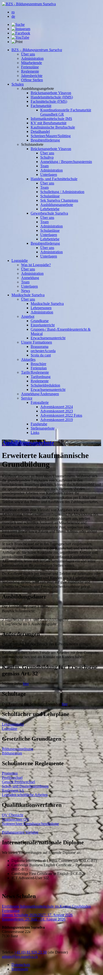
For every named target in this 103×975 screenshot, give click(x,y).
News (25, 291)
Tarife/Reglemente (35, 372)
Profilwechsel (12, 778)
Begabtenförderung (45, 140)
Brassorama (39, 347)
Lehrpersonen (41, 308)
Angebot (27, 316)
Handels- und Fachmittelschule (54, 179)
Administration (32, 58)
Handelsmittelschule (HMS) (52, 97)
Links (35, 433)
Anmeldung (30, 278)
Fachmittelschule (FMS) (49, 101)
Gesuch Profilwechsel (18, 782)
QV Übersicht (12, 815)
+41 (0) (20, 952)
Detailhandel (40, 131)
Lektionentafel (13, 724)
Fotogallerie (40, 402)
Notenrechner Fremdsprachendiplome (30, 824)
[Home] (29, 4)
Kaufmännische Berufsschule (53, 127)
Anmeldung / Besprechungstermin (66, 162)
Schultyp (47, 157)
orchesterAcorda (43, 351)
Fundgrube (39, 424)
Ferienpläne (30, 67)
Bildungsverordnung (17, 749)
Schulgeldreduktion (45, 385)
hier (26, 684)
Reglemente (30, 71)
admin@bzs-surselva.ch (20, 956)
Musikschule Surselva (28, 295)
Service (26, 398)
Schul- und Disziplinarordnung (25, 786)
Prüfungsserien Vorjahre (20, 832)
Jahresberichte (31, 76)
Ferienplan (39, 368)
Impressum (19, 969)
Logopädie (19, 261)
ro (13, 12)
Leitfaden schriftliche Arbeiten (25, 795)
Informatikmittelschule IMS (51, 119)
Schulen (17, 84)
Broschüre (38, 364)
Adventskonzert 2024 (56, 407)
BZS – (36, 50)
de (13, 16)
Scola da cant (41, 355)
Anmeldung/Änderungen (40, 394)
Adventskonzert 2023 (56, 411)
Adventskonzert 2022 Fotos (61, 415)
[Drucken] (17, 42)
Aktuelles (28, 359)
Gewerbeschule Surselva (49, 213)
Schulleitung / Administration (62, 192)
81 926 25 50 (37, 952)
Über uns (28, 54)
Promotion (10, 773)
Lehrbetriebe (49, 209)
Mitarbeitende (31, 63)
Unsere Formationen (36, 342)
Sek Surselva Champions (59, 200)
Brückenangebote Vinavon (51, 93)
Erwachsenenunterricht (48, 338)
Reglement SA (13, 790)
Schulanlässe (50, 196)
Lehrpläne (9, 729)
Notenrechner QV (15, 819)
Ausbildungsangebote (56, 205)
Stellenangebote (43, 428)
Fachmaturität (41, 106)
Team (44, 166)
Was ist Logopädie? (36, 265)
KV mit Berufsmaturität (48, 123)
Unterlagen (48, 174)
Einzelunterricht (43, 325)
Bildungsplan (12, 753)
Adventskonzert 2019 (56, 420)
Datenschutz (20, 965)
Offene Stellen (32, 80)
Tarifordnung (41, 377)
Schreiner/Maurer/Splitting (51, 136)
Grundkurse (40, 321)
